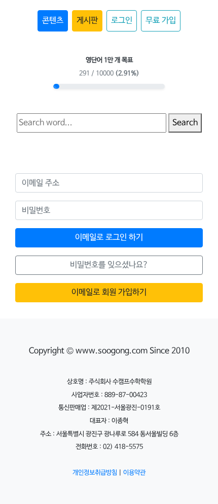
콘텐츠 (52, 20)
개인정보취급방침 (94, 473)
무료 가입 (161, 20)
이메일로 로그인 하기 (109, 237)
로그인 (121, 20)
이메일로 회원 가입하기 (109, 292)
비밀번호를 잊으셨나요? (109, 265)
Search (185, 123)
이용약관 (134, 473)
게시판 (87, 20)
